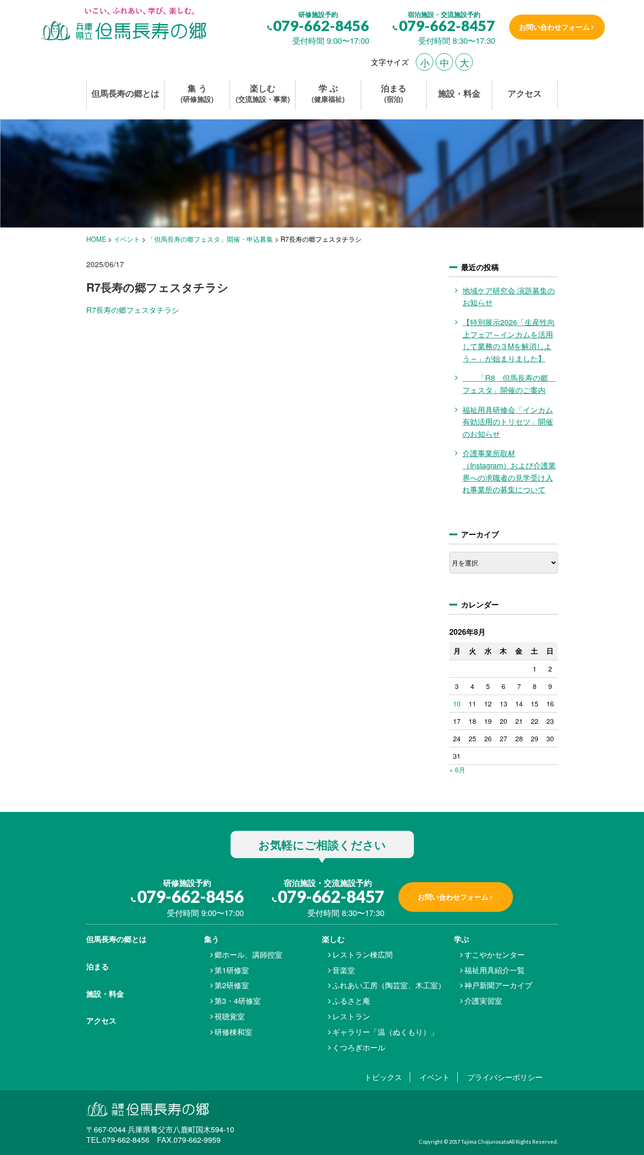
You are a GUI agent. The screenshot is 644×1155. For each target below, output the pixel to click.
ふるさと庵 (351, 1000)
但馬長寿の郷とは (125, 93)
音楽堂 (343, 970)
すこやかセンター (494, 954)
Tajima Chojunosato (485, 1142)
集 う (197, 93)
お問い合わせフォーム (554, 27)
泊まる (393, 93)
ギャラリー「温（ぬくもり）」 (385, 1031)
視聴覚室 (230, 1016)
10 (457, 703)
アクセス (525, 93)
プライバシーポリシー (505, 1077)
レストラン (351, 1016)
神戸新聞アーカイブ (498, 985)
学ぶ (461, 939)
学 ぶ (328, 93)
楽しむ (263, 93)
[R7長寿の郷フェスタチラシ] (122, 24)
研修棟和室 (233, 1031)
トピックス (383, 1077)
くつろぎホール (358, 1047)
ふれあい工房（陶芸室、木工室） (389, 985)
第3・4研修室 (238, 1000)
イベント (435, 1077)
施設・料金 (459, 93)
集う (211, 939)
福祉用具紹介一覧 (494, 970)
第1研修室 (232, 970)
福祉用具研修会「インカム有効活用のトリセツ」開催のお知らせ (507, 421)
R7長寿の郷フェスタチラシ (132, 309)
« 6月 (457, 769)
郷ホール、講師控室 (248, 954)
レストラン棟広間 (362, 954)
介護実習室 (483, 1000)
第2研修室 (232, 985)
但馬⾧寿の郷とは (116, 939)
